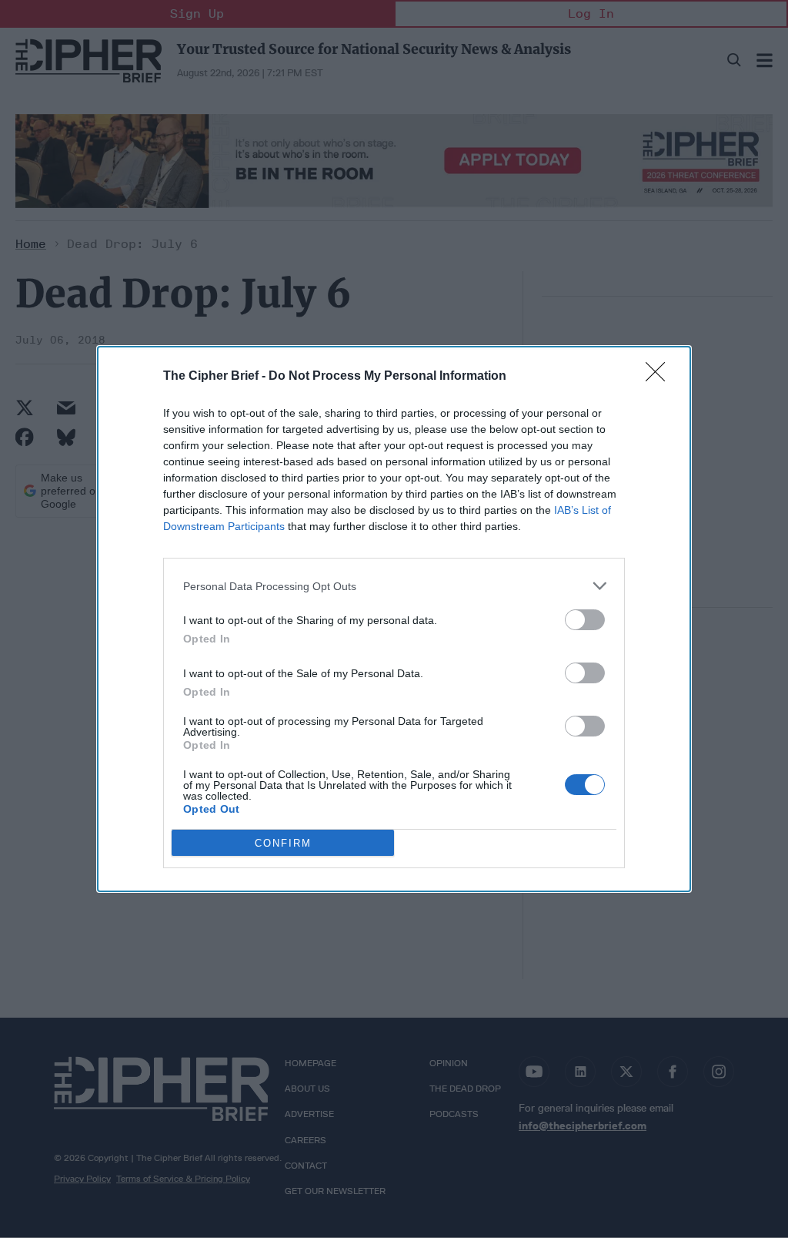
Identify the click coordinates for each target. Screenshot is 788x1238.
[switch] (585, 619)
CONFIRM (283, 843)
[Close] (660, 376)
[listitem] (394, 586)
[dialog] (394, 619)
